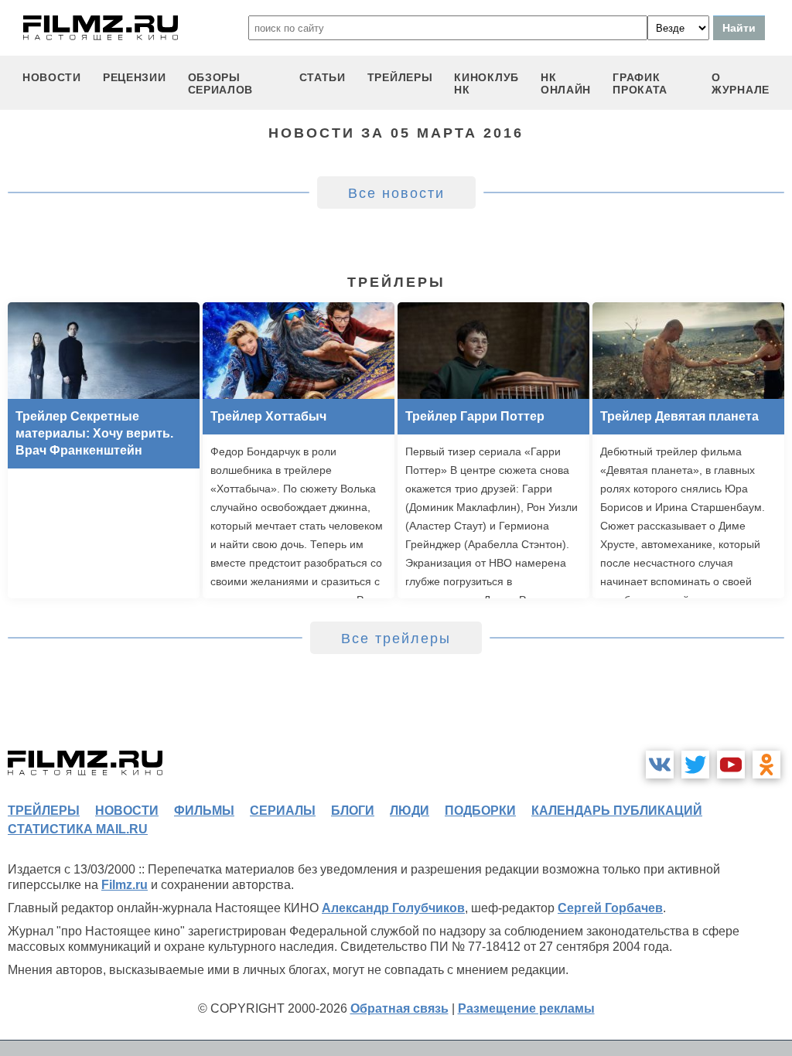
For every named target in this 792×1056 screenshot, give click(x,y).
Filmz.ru (124, 884)
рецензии (134, 77)
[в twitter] (695, 764)
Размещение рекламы (526, 1008)
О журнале (741, 83)
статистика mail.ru (78, 829)
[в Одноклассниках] (766, 764)
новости (51, 77)
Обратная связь (399, 1008)
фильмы (204, 810)
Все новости (396, 193)
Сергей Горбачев (610, 908)
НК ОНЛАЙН (566, 83)
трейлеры (400, 77)
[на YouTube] (731, 764)
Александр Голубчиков (393, 908)
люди (409, 810)
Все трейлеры (396, 638)
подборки (480, 810)
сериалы (283, 810)
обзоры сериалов (221, 83)
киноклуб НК (486, 83)
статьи (322, 77)
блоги (352, 810)
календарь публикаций (616, 810)
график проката (640, 83)
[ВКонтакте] (660, 764)
